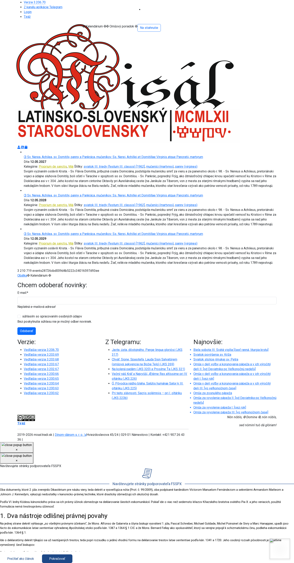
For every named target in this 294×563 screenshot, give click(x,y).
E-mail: (22, 293)
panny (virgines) (186, 166)
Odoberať (26, 331)
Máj (70, 166)
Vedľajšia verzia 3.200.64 (41, 383)
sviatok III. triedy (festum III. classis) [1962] (114, 166)
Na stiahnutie (149, 28)
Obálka (22, 275)
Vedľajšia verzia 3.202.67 (41, 369)
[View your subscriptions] (19, 147)
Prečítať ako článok (20, 559)
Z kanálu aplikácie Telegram (43, 7)
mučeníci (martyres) (160, 166)
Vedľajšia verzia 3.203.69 (41, 355)
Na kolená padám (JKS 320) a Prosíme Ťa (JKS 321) (148, 369)
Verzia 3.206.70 (35, 2)
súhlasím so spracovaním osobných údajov (52, 316)
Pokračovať (57, 559)
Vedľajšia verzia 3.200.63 (41, 388)
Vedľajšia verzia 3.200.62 (41, 393)
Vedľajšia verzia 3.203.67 (41, 364)
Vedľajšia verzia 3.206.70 (41, 350)
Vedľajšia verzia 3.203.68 (41, 359)
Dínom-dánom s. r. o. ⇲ (70, 435)
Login (28, 12)
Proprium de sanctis (53, 166)
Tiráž (27, 17)
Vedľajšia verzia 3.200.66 (41, 374)
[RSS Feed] (23, 147)
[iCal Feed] (26, 147)
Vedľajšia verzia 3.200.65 (41, 379)
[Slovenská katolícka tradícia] (280, 549)
